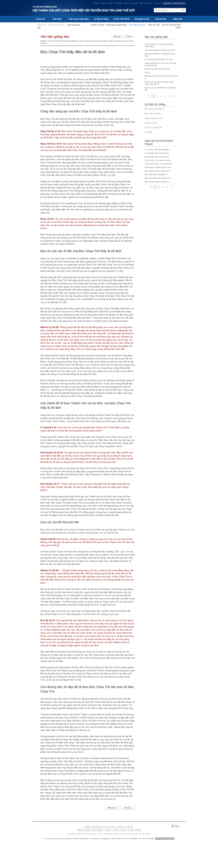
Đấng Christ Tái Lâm (153, 118)
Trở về (129, 36)
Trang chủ (40, 19)
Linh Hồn (149, 132)
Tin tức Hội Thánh (121, 19)
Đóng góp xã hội (142, 19)
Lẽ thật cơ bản (151, 123)
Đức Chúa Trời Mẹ (153, 114)
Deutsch (127, 3)
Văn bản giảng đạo (54, 36)
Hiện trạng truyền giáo (79, 19)
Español (135, 3)
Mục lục (117, 36)
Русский (157, 3)
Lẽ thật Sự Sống (101, 19)
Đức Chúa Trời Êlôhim (154, 109)
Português (149, 3)
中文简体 (118, 3)
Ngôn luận (177, 19)
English (103, 3)
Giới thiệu (57, 19)
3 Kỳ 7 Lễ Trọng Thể (153, 127)
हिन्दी (141, 3)
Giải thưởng (160, 19)
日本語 (110, 3)
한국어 (96, 3)
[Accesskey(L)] (167, 3)
